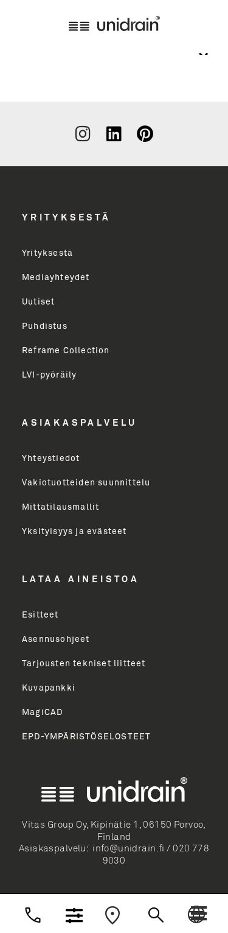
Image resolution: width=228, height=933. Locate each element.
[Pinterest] (145, 134)
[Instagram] (82, 134)
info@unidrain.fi (128, 848)
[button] (199, 913)
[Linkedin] (113, 134)
